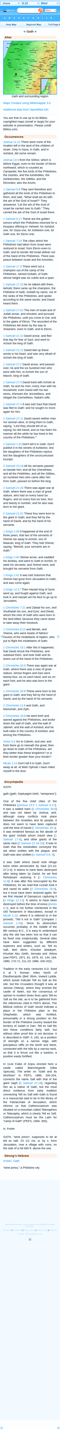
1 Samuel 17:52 (13, 310)
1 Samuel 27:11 (13, 418)
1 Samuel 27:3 (12, 382)
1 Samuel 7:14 (12, 240)
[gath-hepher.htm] (56, 643)
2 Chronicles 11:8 (14, 705)
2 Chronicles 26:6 (14, 715)
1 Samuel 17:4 (12, 266)
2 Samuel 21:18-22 (31, 843)
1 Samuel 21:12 (13, 350)
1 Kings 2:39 (11, 531)
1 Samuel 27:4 (12, 404)
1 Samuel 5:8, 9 (43, 854)
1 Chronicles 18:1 (14, 647)
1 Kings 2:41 (11, 575)
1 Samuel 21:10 (13, 335)
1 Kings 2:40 (11, 557)
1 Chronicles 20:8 (14, 691)
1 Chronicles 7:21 (14, 607)
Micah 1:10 (10, 763)
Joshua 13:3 (11, 160)
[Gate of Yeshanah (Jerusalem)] (4, 643)
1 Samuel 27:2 (12, 364)
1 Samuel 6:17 (12, 218)
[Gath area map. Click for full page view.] (30, 93)
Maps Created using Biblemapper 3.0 (27, 103)
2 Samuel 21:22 (13, 513)
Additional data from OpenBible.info (25, 109)
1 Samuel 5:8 (11, 189)
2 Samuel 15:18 (13, 466)
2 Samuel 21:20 (13, 487)
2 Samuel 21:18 (30, 1083)
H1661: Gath (11, 1161)
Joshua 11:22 (11, 142)
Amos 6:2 (9, 741)
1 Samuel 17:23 (13, 284)
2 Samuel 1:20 (12, 444)
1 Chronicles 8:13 (14, 629)
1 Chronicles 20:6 (14, 665)
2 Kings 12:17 (12, 589)
